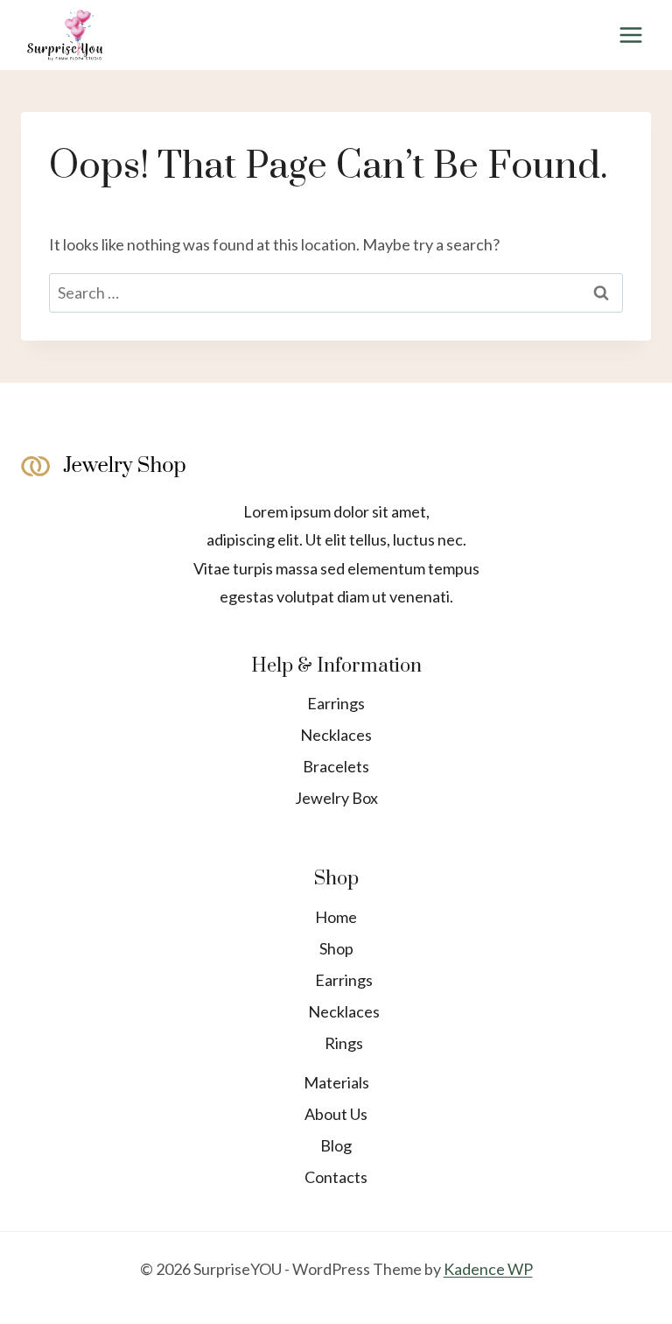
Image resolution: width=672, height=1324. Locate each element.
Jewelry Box (336, 797)
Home (336, 916)
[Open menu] (630, 35)
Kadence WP (488, 1268)
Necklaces (336, 734)
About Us (336, 1113)
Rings (344, 1043)
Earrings (336, 703)
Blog (336, 1145)
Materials (336, 1082)
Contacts (336, 1177)
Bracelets (336, 766)
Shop (336, 948)
